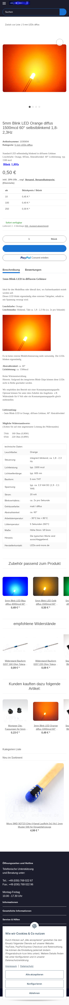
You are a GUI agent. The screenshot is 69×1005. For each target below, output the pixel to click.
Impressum (11, 966)
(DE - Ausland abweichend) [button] (37, 226)
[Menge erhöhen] (62, 239)
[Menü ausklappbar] (4, 2)
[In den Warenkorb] (5, 34)
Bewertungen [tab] (33, 269)
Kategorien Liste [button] (12, 749)
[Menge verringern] (6, 239)
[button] (53, 3)
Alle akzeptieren (34, 974)
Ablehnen (34, 993)
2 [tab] (33, 107)
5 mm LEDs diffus (24, 145)
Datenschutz (27, 966)
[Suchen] (63, 12)
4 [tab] (39, 107)
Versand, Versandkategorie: (40, 179)
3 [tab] (36, 107)
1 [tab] (30, 107)
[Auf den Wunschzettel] (59, 42)
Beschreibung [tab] (11, 269)
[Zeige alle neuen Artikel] (65, 757)
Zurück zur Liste (12, 24)
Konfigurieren (34, 983)
